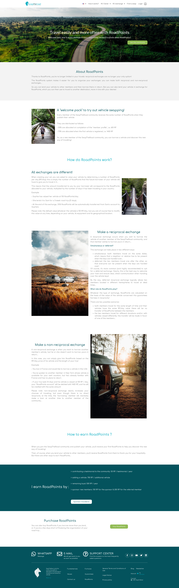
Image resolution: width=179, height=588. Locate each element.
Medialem (141, 574)
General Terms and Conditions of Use (114, 569)
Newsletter (140, 568)
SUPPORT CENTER (101, 553)
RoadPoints (89, 579)
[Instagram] (132, 555)
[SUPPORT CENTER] (85, 554)
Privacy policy (107, 580)
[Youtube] (137, 555)
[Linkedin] (146, 555)
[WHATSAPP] (33, 554)
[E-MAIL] (59, 554)
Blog (132, 568)
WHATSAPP (45, 553)
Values (69, 574)
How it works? (93, 4)
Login (140, 4)
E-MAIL (68, 553)
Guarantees (89, 574)
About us (48, 577)
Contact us (71, 579)
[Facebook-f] (127, 555)
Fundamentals (72, 569)
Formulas (88, 569)
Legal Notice (107, 575)
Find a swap (131, 4)
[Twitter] (141, 555)
